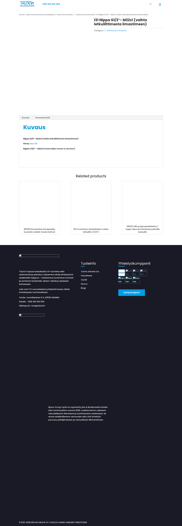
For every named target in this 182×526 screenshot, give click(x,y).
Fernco (84, 284)
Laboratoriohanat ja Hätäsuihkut (40, 14)
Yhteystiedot (131, 292)
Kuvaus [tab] (25, 117)
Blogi (83, 288)
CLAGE (84, 279)
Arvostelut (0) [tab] (42, 117)
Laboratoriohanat (64, 14)
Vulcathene (86, 275)
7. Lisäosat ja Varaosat (84, 14)
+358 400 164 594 (51, 4)
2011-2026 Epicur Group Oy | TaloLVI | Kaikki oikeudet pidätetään (54, 522)
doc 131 (33, 143)
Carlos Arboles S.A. (90, 271)
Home (21, 14)
